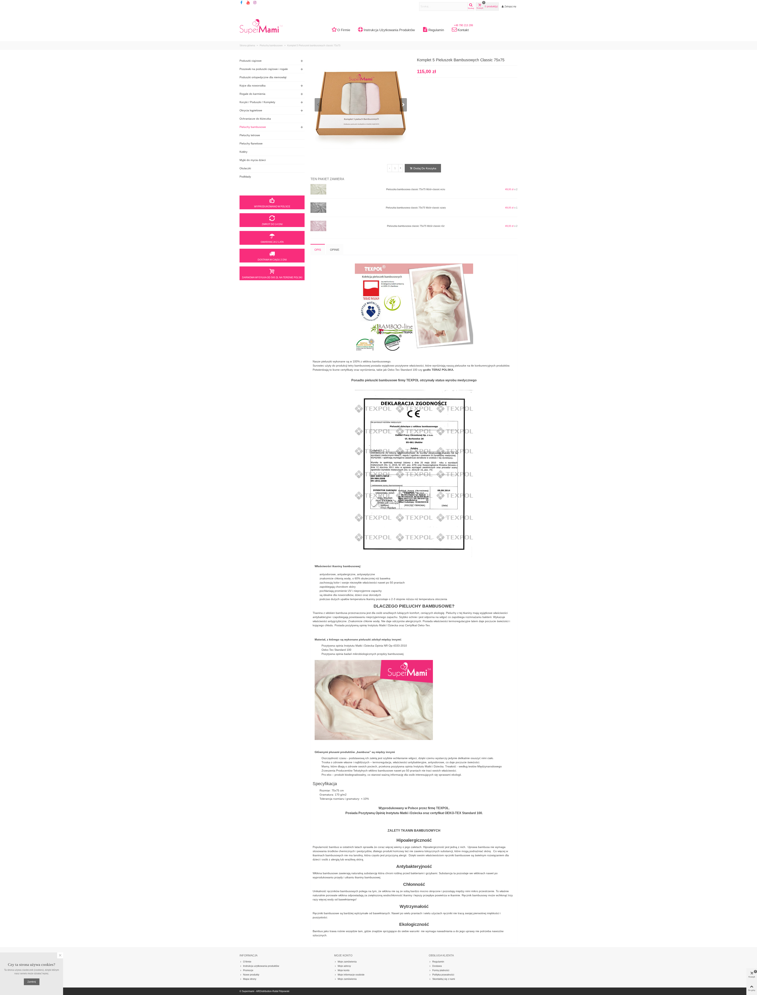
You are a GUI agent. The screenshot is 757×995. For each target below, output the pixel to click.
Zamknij (31, 981)
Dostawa (437, 966)
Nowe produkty (251, 974)
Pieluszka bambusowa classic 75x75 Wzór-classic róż (416, 226)
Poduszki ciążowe (251, 60)
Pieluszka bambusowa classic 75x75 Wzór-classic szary (416, 207)
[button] (403, 105)
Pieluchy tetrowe (250, 135)
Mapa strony (249, 979)
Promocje (248, 970)
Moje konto (344, 970)
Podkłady (245, 176)
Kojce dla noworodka (253, 85)
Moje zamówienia (347, 961)
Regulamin (436, 30)
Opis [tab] (317, 249)
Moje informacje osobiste (351, 974)
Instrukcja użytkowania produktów (389, 30)
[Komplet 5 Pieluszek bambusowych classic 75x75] (361, 104)
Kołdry (243, 151)
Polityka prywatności (443, 974)
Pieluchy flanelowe (251, 143)
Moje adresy (344, 966)
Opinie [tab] (334, 249)
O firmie (343, 30)
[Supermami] (261, 26)
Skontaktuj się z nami (443, 979)
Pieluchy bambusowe (253, 126)
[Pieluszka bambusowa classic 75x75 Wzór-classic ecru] (318, 189)
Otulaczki (245, 168)
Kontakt (463, 29)
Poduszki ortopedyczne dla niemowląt (263, 77)
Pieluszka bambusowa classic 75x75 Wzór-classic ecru (415, 189)
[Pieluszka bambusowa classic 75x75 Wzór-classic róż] (318, 226)
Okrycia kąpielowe (251, 110)
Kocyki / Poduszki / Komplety (257, 102)
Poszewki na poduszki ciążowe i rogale (264, 69)
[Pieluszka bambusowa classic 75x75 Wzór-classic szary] (318, 208)
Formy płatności (440, 970)
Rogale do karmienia (252, 93)
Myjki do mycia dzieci (253, 160)
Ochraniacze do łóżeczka (255, 118)
